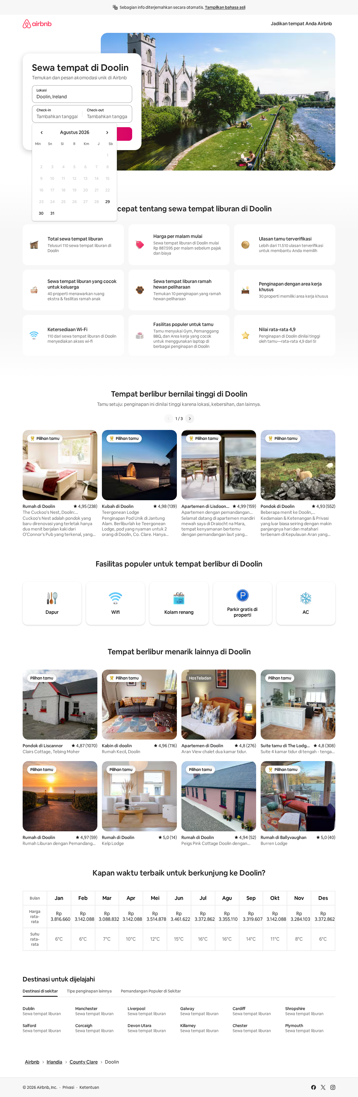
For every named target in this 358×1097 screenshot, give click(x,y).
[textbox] (57, 116)
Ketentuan (89, 1087)
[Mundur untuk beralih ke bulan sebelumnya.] (42, 132)
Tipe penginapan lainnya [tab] (89, 991)
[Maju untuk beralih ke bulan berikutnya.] (107, 132)
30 (41, 213)
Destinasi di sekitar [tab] (40, 991)
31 (52, 213)
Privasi (68, 1087)
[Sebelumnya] (168, 418)
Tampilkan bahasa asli (225, 7)
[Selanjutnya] (189, 418)
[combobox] (82, 96)
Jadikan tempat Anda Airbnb (301, 24)
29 (107, 201)
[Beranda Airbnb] (37, 24)
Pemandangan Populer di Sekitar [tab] (151, 991)
